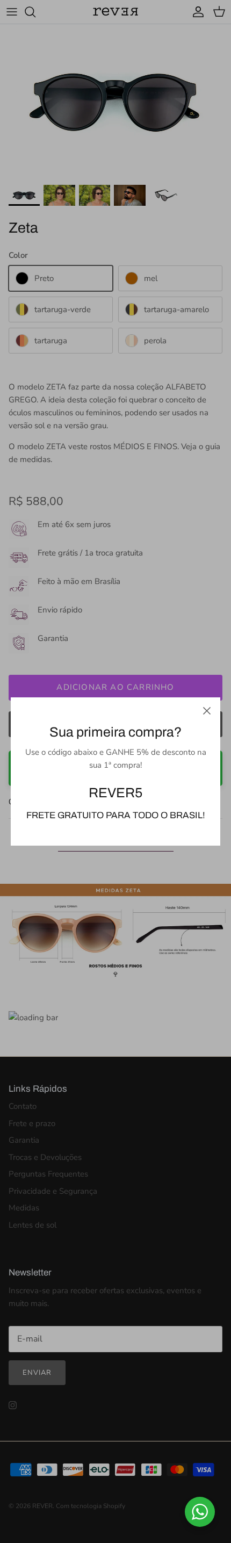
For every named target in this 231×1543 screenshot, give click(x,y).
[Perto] (207, 711)
